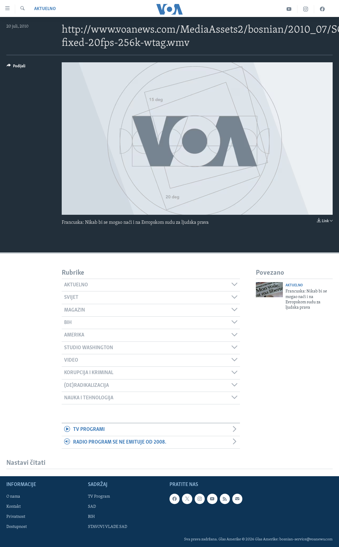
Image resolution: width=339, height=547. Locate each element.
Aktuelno (45, 9)
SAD (92, 507)
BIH (91, 517)
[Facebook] (322, 9)
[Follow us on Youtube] (212, 499)
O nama (13, 497)
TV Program (99, 497)
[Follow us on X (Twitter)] (187, 499)
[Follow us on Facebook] (175, 499)
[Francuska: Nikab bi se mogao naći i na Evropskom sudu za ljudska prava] (269, 289)
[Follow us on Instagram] (200, 499)
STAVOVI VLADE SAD (107, 527)
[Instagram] (305, 9)
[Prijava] (237, 499)
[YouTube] (289, 9)
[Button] (16, 67)
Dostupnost (16, 527)
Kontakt (13, 507)
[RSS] (225, 499)
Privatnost (15, 517)
